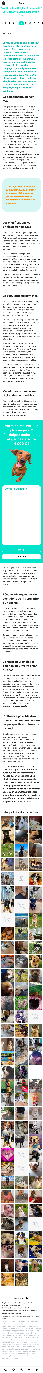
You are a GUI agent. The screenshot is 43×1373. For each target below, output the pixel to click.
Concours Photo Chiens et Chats (18, 1303)
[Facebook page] (27, 1298)
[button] (3, 3)
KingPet (4, 1303)
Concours (21, 556)
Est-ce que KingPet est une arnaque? (26, 1310)
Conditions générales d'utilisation (12, 1308)
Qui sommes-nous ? (8, 1313)
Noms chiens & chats (13, 1305)
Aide (3, 1305)
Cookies (27, 1308)
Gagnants (34, 1303)
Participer (21, 549)
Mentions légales (7, 1310)
